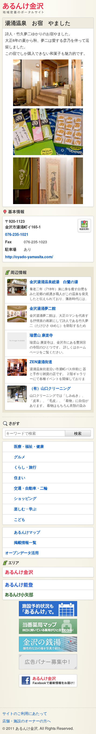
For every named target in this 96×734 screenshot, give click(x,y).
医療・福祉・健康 (29, 446)
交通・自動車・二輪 (31, 488)
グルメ (19, 456)
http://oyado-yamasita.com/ (29, 256)
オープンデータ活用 (22, 552)
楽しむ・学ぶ (25, 508)
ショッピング (25, 498)
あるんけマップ (27, 532)
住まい (19, 477)
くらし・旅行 (25, 467)
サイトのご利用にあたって (24, 713)
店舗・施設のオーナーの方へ (26, 721)
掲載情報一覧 (25, 542)
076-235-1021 (16, 234)
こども (19, 519)
